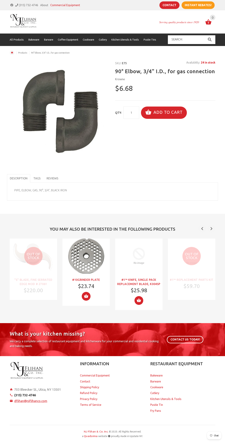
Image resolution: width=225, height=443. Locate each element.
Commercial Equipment (65, 5)
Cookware (156, 387)
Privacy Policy (88, 399)
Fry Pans (155, 410)
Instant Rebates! (198, 5)
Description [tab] (18, 178)
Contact (169, 5)
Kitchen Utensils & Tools (165, 399)
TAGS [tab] (37, 178)
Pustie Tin (156, 404)
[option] (33, 269)
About (44, 5)
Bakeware (156, 375)
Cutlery (154, 393)
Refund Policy (88, 393)
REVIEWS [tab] (52, 178)
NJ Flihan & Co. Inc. (96, 431)
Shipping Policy (89, 387)
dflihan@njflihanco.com (30, 401)
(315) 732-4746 (28, 5)
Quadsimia (91, 436)
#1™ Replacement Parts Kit (191, 279)
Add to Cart (167, 112)
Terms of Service (90, 404)
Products (22, 53)
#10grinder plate (86, 279)
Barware (155, 381)
